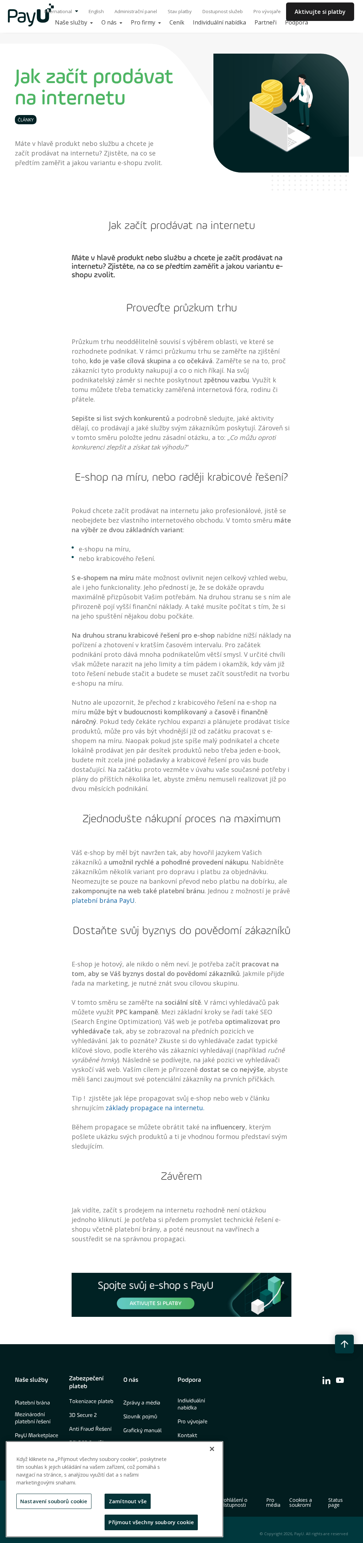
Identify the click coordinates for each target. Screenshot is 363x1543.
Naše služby (31, 1380)
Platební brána (32, 1403)
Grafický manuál (142, 1431)
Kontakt (187, 1436)
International (58, 11)
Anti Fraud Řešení (90, 1429)
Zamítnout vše (128, 1501)
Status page (335, 1502)
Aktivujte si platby (320, 12)
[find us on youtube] (340, 1380)
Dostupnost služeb (222, 11)
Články (26, 120)
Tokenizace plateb (91, 1402)
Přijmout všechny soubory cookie (151, 1522)
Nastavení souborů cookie (54, 1501)
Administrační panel (136, 11)
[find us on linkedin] (326, 1380)
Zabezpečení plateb (86, 1382)
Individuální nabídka (191, 1404)
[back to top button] (344, 1344)
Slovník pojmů (140, 1417)
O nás (130, 1380)
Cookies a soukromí (300, 1502)
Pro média (273, 1502)
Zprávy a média (141, 1403)
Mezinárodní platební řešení (32, 1418)
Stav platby (180, 11)
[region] (114, 1489)
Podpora (189, 1380)
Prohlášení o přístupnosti (233, 1502)
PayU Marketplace (36, 1436)
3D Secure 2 (83, 1415)
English (96, 11)
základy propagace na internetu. (155, 1107)
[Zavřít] (212, 1449)
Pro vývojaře (267, 11)
